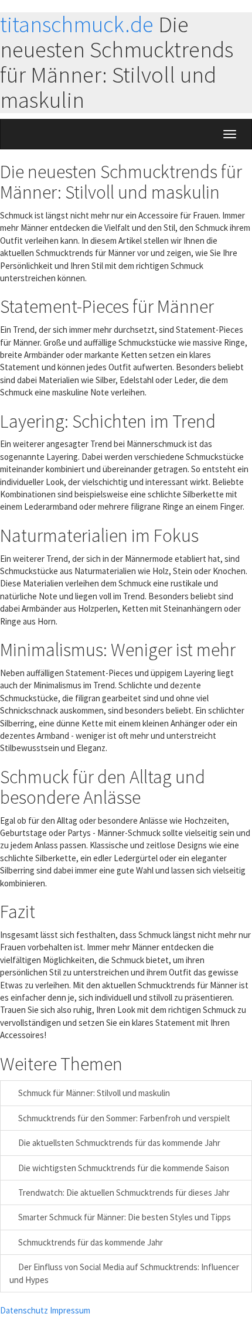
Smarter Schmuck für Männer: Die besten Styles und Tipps (123, 1217)
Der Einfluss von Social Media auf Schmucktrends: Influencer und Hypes (124, 1273)
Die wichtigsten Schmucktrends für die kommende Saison (122, 1167)
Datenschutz (24, 1310)
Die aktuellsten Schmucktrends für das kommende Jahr (118, 1142)
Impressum (70, 1310)
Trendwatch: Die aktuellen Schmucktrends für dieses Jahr (123, 1192)
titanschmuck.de (77, 24)
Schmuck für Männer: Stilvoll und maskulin (93, 1092)
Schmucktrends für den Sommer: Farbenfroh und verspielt (123, 1118)
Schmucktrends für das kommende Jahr (89, 1242)
